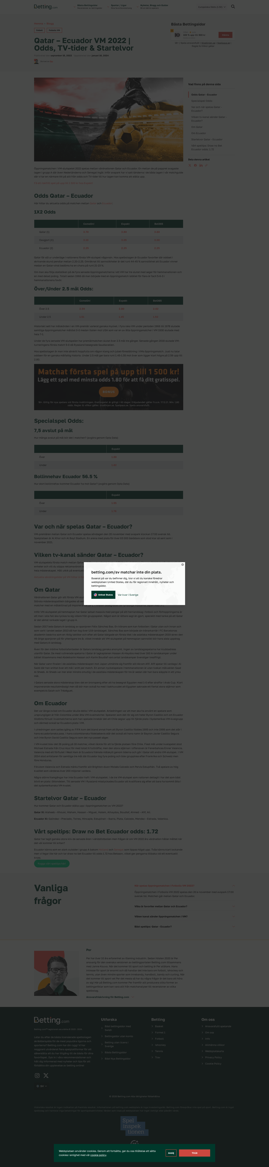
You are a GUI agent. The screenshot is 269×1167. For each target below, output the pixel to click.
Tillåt (195, 1153)
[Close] (182, 564)
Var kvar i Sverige (128, 594)
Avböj (171, 1153)
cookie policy (98, 1155)
